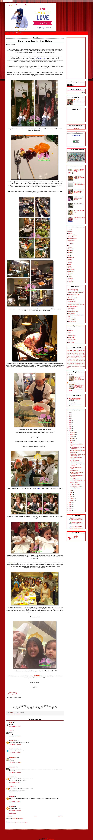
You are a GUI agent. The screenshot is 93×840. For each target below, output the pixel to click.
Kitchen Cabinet (71, 335)
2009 (70, 510)
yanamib (77, 99)
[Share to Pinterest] (23, 712)
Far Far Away (71, 299)
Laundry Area (71, 337)
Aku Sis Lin (71, 374)
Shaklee (76, 363)
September (72, 438)
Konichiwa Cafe (82, 360)
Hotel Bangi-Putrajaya (73, 306)
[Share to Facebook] (22, 712)
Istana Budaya (75, 353)
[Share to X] (20, 712)
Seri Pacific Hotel (72, 318)
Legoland (70, 252)
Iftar (14, 714)
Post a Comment (12, 813)
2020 (70, 418)
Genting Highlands (72, 238)
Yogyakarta (70, 281)
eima (10, 730)
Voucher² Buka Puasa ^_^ (75, 478)
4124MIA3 (11, 776)
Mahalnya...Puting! (74, 482)
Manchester (71, 257)
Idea (69, 334)
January (72, 500)
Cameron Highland (72, 235)
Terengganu (71, 279)
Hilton (12, 714)
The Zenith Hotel (72, 319)
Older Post (60, 816)
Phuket (70, 267)
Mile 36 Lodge (71, 313)
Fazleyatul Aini (12, 757)
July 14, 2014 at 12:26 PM (15, 762)
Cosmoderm (74, 357)
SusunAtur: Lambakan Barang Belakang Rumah (76, 473)
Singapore (70, 278)
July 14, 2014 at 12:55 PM (15, 772)
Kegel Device (82, 353)
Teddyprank (80, 354)
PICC (68, 363)
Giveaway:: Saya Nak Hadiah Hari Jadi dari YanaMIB (79, 170)
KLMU (71, 360)
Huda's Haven (71, 240)
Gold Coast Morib (72, 301)
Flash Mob (83, 357)
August (71, 440)
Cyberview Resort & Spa (73, 294)
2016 (70, 426)
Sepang (70, 276)
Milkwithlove (69, 354)
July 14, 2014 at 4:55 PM (14, 801)
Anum (10, 722)
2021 (70, 416)
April (71, 494)
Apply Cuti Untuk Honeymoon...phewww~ (79, 184)
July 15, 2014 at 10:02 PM (15, 810)
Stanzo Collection (75, 364)
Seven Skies (72, 363)
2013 (70, 502)
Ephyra (69, 350)
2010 (70, 508)
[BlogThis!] (19, 712)
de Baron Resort (72, 321)
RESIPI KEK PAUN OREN (74, 399)
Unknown (11, 796)
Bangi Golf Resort (77, 352)
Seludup (83, 352)
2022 (70, 414)
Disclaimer (19, 33)
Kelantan (70, 247)
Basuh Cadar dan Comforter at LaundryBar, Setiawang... (76, 487)
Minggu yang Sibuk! (74, 452)
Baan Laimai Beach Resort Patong (76, 290)
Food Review (77, 350)
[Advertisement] (76, 58)
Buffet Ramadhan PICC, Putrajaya (77, 450)
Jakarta (70, 242)
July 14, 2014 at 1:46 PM (14, 782)
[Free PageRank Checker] (76, 142)
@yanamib (76, 128)
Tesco (84, 364)
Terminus (80, 364)
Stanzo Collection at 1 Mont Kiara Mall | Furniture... (77, 448)
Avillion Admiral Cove (73, 289)
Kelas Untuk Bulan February (75, 404)
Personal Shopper (72, 339)
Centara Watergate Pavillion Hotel (75, 292)
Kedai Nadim (75, 360)
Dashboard (9, 33)
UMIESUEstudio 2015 (49, 839)
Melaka (70, 260)
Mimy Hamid (12, 767)
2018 (70, 422)
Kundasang (70, 248)
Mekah (69, 259)
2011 (70, 506)
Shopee (79, 363)
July (71, 442)
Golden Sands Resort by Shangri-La (76, 304)
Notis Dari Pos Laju (74, 470)
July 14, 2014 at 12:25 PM (15, 752)
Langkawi (70, 250)
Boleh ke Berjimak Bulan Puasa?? (77, 480)
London (70, 255)
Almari (69, 328)
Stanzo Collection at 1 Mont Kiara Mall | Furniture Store (79, 191)
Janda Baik (70, 243)
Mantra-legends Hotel (73, 311)
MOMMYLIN (12, 740)
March (71, 496)
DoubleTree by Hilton (73, 297)
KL (69, 245)
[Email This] (18, 712)
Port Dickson (71, 269)
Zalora (68, 367)
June (71, 490)
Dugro (79, 357)
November (72, 434)
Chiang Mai (70, 236)
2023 (70, 412)
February (72, 498)
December (72, 432)
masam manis (72, 402)
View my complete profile (79, 101)
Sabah (69, 274)
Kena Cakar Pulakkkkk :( (75, 484)
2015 (70, 428)
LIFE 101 (49, 838)
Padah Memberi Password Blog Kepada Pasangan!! (79, 177)
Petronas (75, 354)
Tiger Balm (69, 366)
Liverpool (70, 254)
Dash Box (70, 296)
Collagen (69, 353)
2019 (70, 420)
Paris (69, 264)
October (72, 436)
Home (35, 816)
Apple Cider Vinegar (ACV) (76, 356)
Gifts (69, 332)
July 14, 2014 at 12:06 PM (15, 744)
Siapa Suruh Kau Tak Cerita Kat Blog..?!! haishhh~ (78, 198)
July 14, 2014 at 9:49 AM (14, 726)
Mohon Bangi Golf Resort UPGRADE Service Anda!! (76, 461)
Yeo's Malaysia (82, 366)
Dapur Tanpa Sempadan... (75, 398)
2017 (70, 424)
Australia (70, 229)
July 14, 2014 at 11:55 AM (15, 736)
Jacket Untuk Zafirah (78, 203)
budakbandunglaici (13, 748)
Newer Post (9, 816)
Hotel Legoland (71, 308)
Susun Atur (70, 340)
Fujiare (68, 359)
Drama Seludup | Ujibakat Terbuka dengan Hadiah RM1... (77, 455)
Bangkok (70, 233)
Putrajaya (70, 273)
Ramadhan (18, 714)
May (71, 492)
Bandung (70, 231)
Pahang (70, 262)
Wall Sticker (71, 342)
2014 (70, 430)
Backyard (70, 330)
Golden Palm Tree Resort (74, 303)
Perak (69, 266)
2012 (70, 504)
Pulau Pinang (71, 271)
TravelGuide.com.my (75, 366)
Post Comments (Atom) (17, 818)
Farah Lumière (72, 382)
